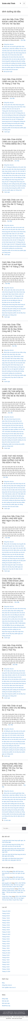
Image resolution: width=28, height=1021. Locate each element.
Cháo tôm (15, 57)
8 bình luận (7, 756)
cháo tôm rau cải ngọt (10, 369)
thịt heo (16, 502)
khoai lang (11, 188)
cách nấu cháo (8, 354)
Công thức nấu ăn (9, 44)
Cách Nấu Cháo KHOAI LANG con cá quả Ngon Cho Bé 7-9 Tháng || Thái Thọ (13, 265)
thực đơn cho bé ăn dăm (11, 506)
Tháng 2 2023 (6, 929)
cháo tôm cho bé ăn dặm (13, 59)
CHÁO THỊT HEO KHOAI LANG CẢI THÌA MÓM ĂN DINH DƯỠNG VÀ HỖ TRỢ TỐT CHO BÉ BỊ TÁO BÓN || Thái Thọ (14, 393)
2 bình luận (7, 254)
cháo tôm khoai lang (10, 807)
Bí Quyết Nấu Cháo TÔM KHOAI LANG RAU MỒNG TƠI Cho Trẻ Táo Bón (14, 48)
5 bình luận (7, 381)
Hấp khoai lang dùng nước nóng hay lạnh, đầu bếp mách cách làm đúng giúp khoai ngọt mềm (13, 850)
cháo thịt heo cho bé (10, 423)
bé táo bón (7, 483)
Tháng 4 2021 (6, 967)
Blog (3, 982)
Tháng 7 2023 (6, 918)
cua (21, 558)
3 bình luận (7, 448)
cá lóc (5, 104)
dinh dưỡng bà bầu (13, 61)
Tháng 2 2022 (6, 946)
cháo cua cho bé (10, 552)
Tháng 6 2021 (6, 962)
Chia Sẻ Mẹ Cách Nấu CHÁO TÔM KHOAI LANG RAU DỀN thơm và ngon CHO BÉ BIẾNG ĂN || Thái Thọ (13, 583)
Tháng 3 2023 (6, 927)
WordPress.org (6, 1005)
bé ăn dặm (7, 671)
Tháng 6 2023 (6, 920)
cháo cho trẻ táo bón (10, 55)
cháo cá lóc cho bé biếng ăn (14, 177)
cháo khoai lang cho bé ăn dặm (12, 687)
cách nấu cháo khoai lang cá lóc (13, 673)
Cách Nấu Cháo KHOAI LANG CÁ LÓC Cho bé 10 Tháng (13, 109)
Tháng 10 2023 (6, 911)
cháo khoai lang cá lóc (15, 117)
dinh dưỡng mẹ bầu (11, 500)
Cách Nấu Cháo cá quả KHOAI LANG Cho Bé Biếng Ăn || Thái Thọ (14, 707)
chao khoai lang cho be (14, 306)
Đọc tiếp (23, 40)
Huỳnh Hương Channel (8, 889)
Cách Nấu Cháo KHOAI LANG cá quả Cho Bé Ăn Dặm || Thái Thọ (12, 647)
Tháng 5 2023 (6, 922)
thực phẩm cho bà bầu (11, 127)
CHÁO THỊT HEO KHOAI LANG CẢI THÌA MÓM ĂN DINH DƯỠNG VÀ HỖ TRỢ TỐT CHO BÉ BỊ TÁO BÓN (13, 429)
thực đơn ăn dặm (15, 816)
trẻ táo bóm (14, 69)
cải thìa (8, 485)
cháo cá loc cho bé (9, 302)
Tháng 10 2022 (6, 934)
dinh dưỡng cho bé (14, 63)
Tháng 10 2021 (6, 953)
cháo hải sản (9, 57)
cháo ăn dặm (10, 801)
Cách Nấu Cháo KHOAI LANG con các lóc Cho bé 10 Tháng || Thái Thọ (13, 81)
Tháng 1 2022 (6, 948)
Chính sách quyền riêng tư (18, 1016)
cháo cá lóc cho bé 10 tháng (12, 113)
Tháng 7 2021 (6, 960)
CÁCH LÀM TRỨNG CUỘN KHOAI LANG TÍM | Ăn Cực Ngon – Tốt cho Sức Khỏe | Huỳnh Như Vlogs (13, 884)
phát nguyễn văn (6, 883)
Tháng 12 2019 (6, 971)
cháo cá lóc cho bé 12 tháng (13, 240)
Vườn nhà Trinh (8, 3)
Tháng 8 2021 (6, 957)
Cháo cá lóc (11, 175)
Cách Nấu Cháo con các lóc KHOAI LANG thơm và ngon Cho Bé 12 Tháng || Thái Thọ (13, 203)
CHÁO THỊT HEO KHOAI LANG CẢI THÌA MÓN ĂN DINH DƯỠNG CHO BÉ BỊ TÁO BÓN (14, 494)
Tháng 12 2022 (6, 932)
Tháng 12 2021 (6, 950)
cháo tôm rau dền (9, 619)
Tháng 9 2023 (6, 913)
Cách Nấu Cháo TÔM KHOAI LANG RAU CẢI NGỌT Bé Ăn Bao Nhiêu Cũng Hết (13, 358)
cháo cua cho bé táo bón (14, 554)
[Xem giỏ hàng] (20, 3)
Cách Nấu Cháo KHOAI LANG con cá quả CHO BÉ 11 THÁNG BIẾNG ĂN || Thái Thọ (14, 142)
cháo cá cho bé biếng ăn (10, 300)
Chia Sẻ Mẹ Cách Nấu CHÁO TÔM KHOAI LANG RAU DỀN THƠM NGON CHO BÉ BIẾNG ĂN (13, 623)
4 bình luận (7, 698)
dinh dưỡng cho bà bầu (10, 123)
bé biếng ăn (14, 167)
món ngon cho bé (15, 564)
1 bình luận (7, 132)
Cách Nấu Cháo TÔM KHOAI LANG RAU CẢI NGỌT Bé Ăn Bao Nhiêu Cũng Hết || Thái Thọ (12, 327)
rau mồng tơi (12, 65)
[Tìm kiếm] (24, 828)
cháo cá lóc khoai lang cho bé (15, 681)
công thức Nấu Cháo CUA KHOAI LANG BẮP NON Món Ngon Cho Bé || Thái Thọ (13, 519)
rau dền (12, 631)
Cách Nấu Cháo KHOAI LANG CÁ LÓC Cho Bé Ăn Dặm (14, 675)
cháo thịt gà (7, 487)
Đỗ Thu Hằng (5, 871)
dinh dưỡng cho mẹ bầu (12, 125)
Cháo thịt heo (8, 421)
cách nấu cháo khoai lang (14, 104)
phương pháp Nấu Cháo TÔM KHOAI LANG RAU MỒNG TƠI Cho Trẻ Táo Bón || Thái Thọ (12, 767)
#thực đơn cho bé (9, 46)
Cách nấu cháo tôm (12, 50)
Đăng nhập (5, 998)
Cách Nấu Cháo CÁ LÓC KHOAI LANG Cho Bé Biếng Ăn (13, 735)
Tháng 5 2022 (6, 939)
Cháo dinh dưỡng (18, 115)
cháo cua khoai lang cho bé (11, 558)
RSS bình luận (6, 1003)
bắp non (16, 544)
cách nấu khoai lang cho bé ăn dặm (14, 360)
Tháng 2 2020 (6, 969)
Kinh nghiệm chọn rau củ (9, 987)
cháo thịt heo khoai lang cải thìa (13, 492)
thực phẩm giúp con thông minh (13, 67)
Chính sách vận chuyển (17, 1018)
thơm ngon (18, 631)
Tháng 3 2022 (6, 943)
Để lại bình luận (8, 71)
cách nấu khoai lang (15, 52)
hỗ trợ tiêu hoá (8, 442)
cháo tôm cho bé (15, 362)
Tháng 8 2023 (6, 915)
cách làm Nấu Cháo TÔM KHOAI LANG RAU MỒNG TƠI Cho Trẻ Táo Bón (13, 21)
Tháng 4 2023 (6, 925)
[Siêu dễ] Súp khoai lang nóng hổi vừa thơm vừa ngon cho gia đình (13, 873)
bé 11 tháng (7, 167)
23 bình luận (7, 820)
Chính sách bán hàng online (6, 1016)
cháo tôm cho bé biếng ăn (12, 615)
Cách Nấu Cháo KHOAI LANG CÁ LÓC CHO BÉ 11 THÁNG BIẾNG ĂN (14, 171)
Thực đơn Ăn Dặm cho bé (15, 569)
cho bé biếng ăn (17, 625)
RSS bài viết (5, 1001)
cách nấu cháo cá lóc (13, 227)
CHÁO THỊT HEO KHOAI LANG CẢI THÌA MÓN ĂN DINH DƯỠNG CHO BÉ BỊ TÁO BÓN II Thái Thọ (13, 459)
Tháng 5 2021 (6, 964)
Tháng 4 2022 (6, 941)
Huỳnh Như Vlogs (7, 896)
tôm (10, 69)
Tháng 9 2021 (6, 955)
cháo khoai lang (13, 179)
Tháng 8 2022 (6, 936)
